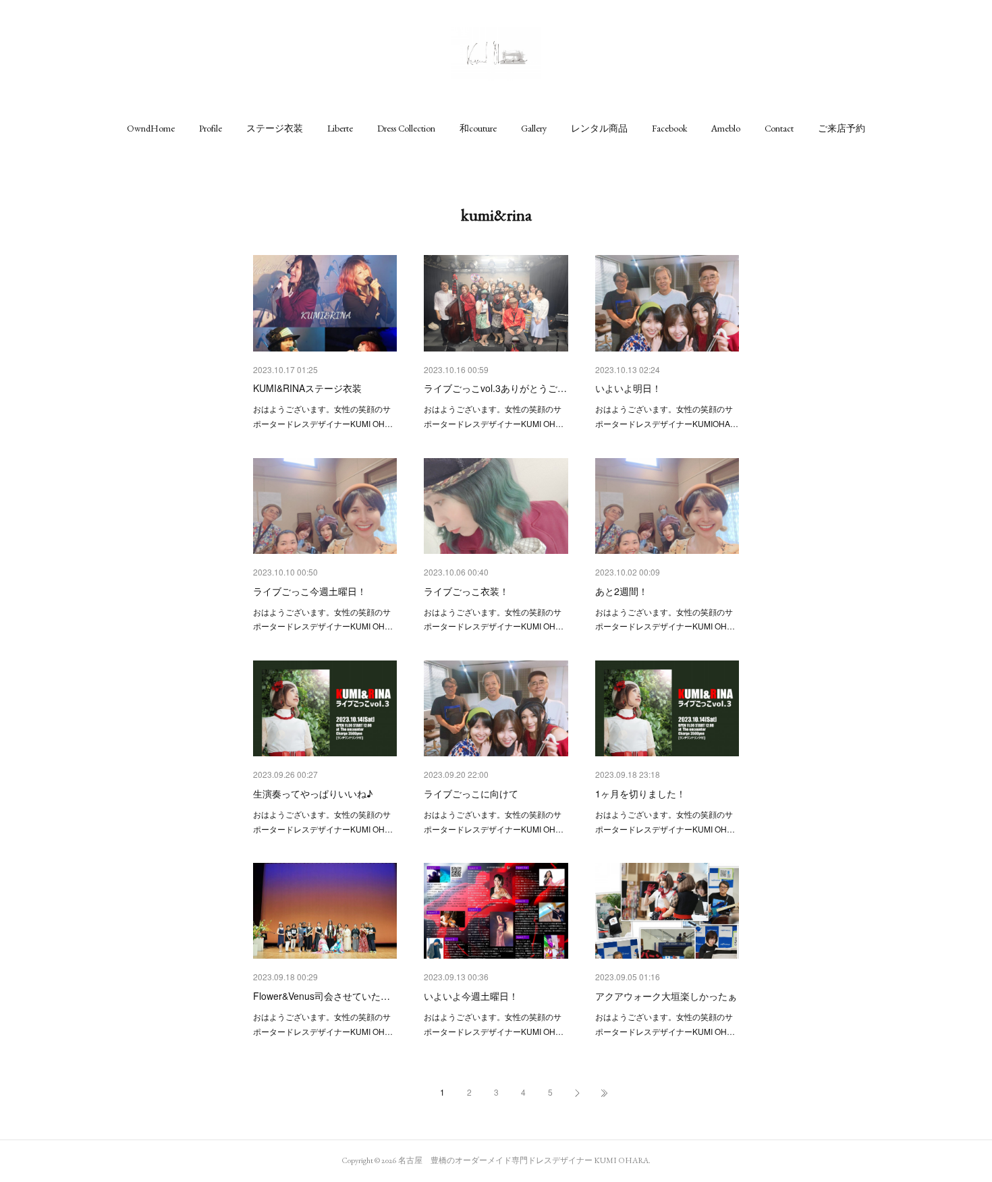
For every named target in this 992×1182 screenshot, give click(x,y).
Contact (779, 128)
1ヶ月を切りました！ (640, 793)
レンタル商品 (599, 128)
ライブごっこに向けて (471, 793)
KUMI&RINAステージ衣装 (307, 388)
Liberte (340, 128)
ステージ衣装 (274, 128)
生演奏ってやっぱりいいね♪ (313, 793)
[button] (151, 128)
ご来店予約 (841, 128)
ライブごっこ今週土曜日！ (309, 591)
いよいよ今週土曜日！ (471, 996)
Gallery (534, 128)
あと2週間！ (621, 591)
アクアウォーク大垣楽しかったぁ (666, 996)
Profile (210, 128)
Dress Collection (406, 128)
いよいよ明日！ (628, 388)
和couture (478, 128)
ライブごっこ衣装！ (466, 591)
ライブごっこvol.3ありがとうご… (495, 388)
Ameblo (725, 128)
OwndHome (151, 128)
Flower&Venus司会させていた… (321, 996)
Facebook (669, 128)
